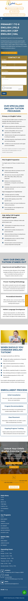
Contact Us (4, 506)
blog (2, 510)
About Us (3, 501)
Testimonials (4, 508)
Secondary (4, 525)
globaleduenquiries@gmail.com (12, 583)
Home (2, 499)
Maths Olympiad (5, 530)
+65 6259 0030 (23, 480)
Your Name (3, 59)
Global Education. (11, 597)
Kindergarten (5, 528)
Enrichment (4, 519)
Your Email (3, 65)
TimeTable (3, 504)
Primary (3, 521)
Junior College (5, 523)
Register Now (14, 487)
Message (3, 76)
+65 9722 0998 (8, 482)
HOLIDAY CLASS (4, 532)
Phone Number (4, 71)
